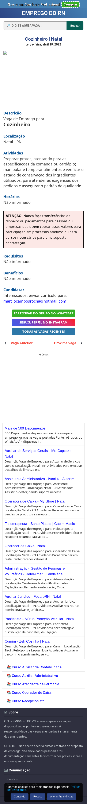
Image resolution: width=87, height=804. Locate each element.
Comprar (70, 4)
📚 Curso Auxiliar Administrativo (32, 675)
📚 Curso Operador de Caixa (29, 692)
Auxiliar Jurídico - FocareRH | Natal (33, 597)
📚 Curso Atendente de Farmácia (33, 684)
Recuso (37, 796)
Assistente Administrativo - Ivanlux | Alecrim (39, 479)
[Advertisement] (43, 386)
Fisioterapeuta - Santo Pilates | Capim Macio (40, 524)
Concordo (19, 796)
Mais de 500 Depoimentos (25, 428)
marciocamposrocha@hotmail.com (34, 301)
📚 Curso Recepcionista (26, 701)
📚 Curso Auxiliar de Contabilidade (34, 667)
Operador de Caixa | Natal (25, 546)
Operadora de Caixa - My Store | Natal (35, 501)
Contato (12, 779)
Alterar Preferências (61, 796)
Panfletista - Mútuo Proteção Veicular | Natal (40, 619)
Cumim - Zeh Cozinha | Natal (27, 641)
